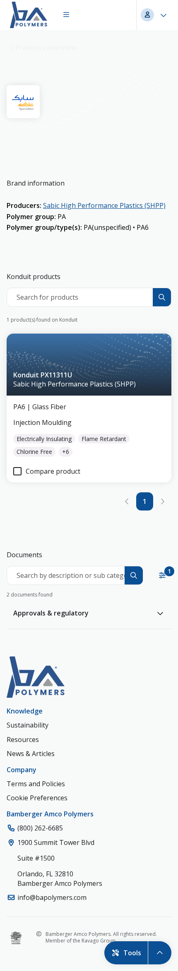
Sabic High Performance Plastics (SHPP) (104, 205)
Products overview (46, 47)
